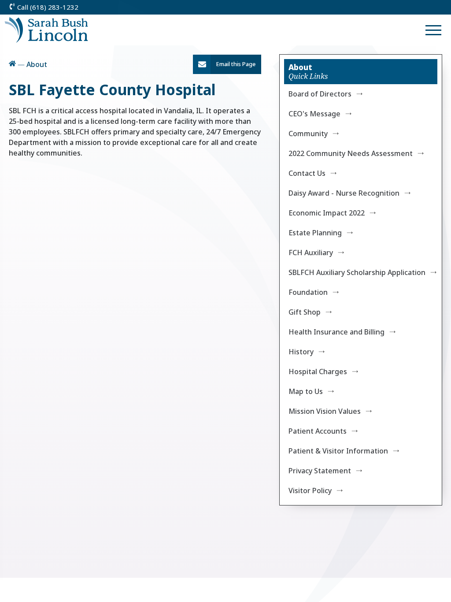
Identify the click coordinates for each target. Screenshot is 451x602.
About (300, 67)
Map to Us (305, 391)
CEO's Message (314, 114)
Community (308, 133)
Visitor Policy (310, 490)
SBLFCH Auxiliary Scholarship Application (356, 272)
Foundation (308, 292)
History (301, 352)
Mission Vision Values (324, 411)
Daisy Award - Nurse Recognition (343, 193)
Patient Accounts (317, 431)
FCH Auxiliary (310, 252)
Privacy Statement (319, 471)
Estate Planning (315, 233)
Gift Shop (304, 312)
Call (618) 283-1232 (46, 7)
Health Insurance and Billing (336, 332)
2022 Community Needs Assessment (350, 153)
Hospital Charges (317, 371)
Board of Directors (319, 94)
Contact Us (306, 173)
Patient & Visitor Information (338, 451)
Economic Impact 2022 (326, 213)
